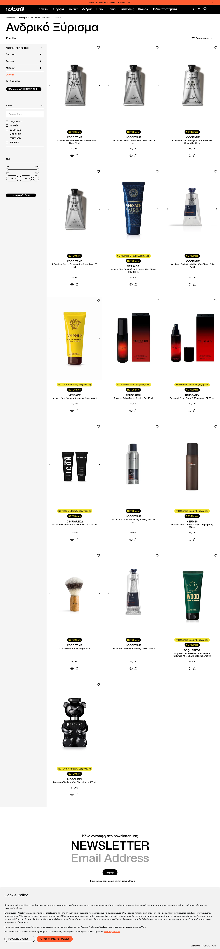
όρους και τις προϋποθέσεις (121, 881)
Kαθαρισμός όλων (21, 195)
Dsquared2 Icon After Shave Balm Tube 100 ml (74, 524)
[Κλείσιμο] (212, 2)
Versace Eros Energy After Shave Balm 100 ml (75, 398)
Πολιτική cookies (112, 931)
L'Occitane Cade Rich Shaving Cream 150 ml (133, 648)
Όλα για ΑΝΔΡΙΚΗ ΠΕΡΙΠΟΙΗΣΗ (23, 89)
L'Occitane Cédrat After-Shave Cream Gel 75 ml (133, 142)
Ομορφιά (23, 18)
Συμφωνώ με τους (112, 881)
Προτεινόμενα (202, 38)
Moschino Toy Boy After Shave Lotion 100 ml (74, 782)
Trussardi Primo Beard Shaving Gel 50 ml (133, 398)
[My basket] (211, 9)
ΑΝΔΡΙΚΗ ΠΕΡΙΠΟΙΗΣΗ (40, 18)
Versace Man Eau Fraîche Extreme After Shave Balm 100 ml (133, 270)
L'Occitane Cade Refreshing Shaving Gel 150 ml (133, 520)
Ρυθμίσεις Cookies (18, 938)
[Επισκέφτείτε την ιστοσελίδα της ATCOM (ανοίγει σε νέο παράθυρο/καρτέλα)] (203, 946)
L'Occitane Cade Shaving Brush (74, 648)
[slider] (7, 169)
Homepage (10, 18)
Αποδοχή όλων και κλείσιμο (54, 938)
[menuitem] (43, 9)
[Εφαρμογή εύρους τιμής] (36, 178)
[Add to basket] (77, 156)
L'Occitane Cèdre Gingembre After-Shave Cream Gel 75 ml (192, 142)
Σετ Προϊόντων (13, 81)
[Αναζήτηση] (193, 9)
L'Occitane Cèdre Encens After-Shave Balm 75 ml (74, 265)
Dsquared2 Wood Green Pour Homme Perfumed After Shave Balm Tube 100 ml (192, 654)
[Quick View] (72, 156)
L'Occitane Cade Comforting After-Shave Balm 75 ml (192, 265)
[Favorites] (205, 9)
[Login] (199, 9)
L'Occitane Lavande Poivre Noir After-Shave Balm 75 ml (75, 142)
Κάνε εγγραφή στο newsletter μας (110, 836)
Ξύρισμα (10, 74)
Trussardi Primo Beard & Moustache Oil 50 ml (192, 398)
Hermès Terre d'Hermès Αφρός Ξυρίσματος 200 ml (192, 526)
